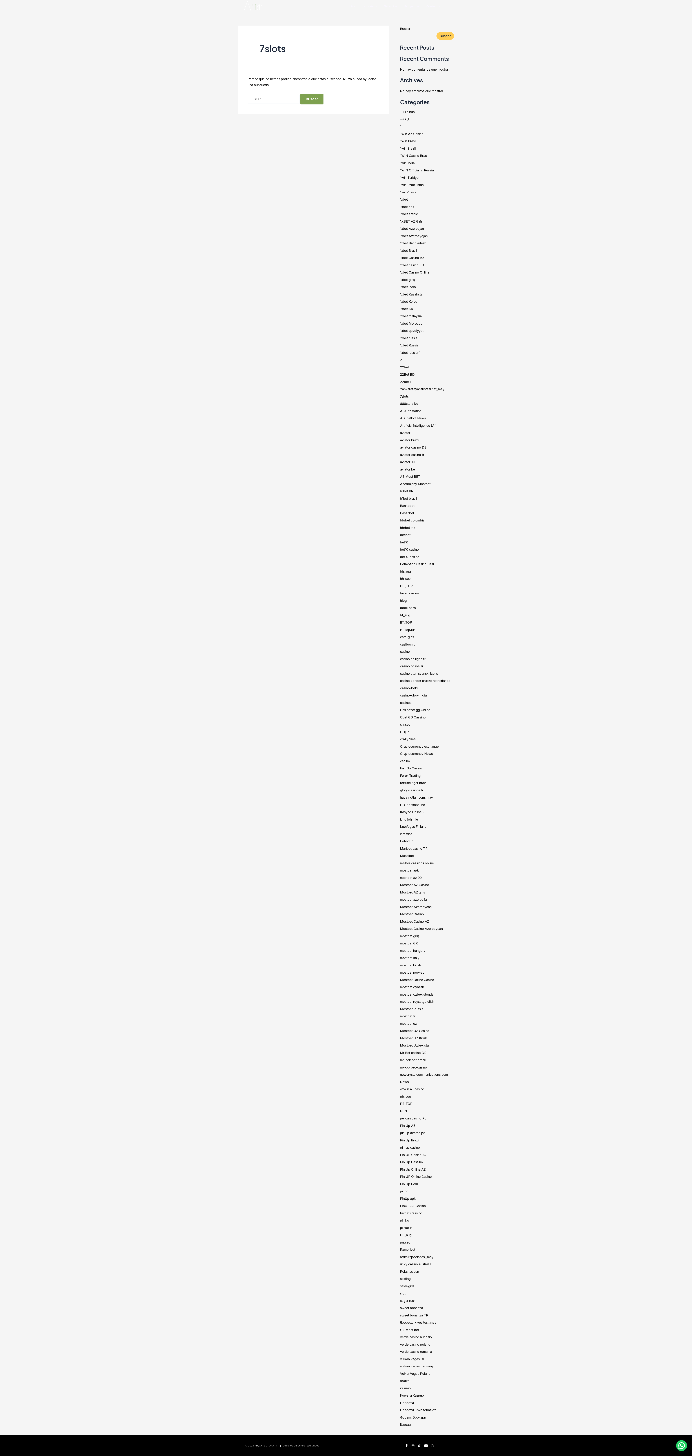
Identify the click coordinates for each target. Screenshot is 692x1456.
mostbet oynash (412, 987)
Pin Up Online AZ (413, 1169)
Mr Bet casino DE (413, 1053)
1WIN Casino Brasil (414, 156)
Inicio (352, 6)
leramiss (406, 834)
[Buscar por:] (274, 99)
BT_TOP (406, 622)
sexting (405, 1279)
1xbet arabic (409, 214)
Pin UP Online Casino (416, 1177)
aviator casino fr (412, 455)
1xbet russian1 (410, 353)
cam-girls (407, 637)
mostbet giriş (410, 936)
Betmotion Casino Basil (417, 564)
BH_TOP (406, 586)
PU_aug (406, 1235)
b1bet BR (406, 491)
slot (402, 1293)
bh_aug (405, 571)
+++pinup (407, 112)
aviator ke (407, 469)
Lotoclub (406, 841)
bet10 (404, 542)
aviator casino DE (413, 447)
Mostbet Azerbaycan (416, 907)
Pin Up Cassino (411, 1162)
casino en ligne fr (412, 659)
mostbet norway (412, 972)
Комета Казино (412, 1395)
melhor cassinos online (417, 863)
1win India (407, 163)
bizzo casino (409, 593)
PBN (403, 1111)
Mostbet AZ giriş (412, 892)
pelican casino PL (413, 1118)
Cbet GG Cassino (413, 717)
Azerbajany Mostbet (415, 484)
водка (404, 1381)
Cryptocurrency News (416, 754)
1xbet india (408, 287)
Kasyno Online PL (413, 812)
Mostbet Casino (412, 914)
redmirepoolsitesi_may (416, 1257)
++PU (404, 119)
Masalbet (407, 856)
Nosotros (370, 6)
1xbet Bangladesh (413, 243)
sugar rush (408, 1301)
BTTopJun (408, 630)
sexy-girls (407, 1286)
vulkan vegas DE (412, 1359)
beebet (405, 535)
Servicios (390, 6)
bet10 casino (409, 549)
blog (403, 600)
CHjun (404, 732)
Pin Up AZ (407, 1126)
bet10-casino (409, 557)
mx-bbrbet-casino (413, 1067)
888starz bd (409, 404)
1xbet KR (406, 309)
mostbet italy (409, 958)
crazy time (408, 739)
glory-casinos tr (411, 790)
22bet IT (406, 382)
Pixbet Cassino (411, 1213)
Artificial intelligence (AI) (418, 425)
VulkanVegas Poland (415, 1374)
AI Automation (411, 411)
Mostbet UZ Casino (414, 1031)
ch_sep (405, 724)
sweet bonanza (411, 1308)
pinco (404, 1191)
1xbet (404, 199)
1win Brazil (408, 148)
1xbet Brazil (408, 250)
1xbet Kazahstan (412, 294)
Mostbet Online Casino (417, 980)
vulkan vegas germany (417, 1366)
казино (405, 1388)
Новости (407, 1403)
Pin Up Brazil (409, 1140)
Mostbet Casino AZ (414, 921)
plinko (404, 1220)
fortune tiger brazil (413, 783)
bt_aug (405, 615)
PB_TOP (406, 1104)
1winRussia (408, 192)
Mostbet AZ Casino (414, 885)
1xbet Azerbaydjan (414, 236)
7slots (404, 396)
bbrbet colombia (412, 520)
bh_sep (405, 579)
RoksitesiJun (409, 1271)
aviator (405, 433)
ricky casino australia (415, 1264)
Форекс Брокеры (413, 1417)
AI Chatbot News (413, 418)
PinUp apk (408, 1198)
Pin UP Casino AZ (413, 1155)
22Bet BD (407, 374)
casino (405, 651)
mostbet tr (407, 1016)
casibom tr (408, 644)
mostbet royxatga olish (417, 1001)
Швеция (406, 1424)
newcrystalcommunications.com (424, 1074)
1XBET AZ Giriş (411, 221)
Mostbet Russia (411, 1009)
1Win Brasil (408, 141)
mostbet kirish (410, 965)
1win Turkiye (409, 178)
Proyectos (411, 6)
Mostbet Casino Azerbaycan (421, 929)
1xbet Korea (408, 301)
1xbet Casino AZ (412, 258)
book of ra (408, 608)
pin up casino (410, 1147)
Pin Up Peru (409, 1184)
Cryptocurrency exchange (419, 746)
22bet (404, 367)
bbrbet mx (407, 528)
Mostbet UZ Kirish (413, 1038)
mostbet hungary (412, 951)
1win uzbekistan (412, 185)
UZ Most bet (409, 1330)
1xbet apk (407, 207)
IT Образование (412, 805)
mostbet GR (409, 943)
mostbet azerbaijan (414, 899)
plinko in (406, 1228)
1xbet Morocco (411, 323)
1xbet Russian (410, 345)
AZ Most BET (410, 476)
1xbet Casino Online (414, 272)
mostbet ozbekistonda (417, 994)
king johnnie (409, 819)
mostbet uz (408, 1023)
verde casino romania (416, 1352)
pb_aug (405, 1096)
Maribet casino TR (413, 848)
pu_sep (405, 1242)
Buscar (405, 29)
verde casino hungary (416, 1337)
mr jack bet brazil (413, 1060)
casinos (405, 703)
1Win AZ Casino (411, 134)
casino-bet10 (409, 688)
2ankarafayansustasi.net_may (422, 389)
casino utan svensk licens (419, 673)
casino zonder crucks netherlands (425, 681)
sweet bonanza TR (414, 1315)
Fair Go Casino (411, 768)
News (404, 1082)
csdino (405, 761)
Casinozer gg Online (415, 710)
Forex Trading (410, 776)
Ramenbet (407, 1249)
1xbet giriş (407, 280)
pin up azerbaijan (412, 1133)
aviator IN (407, 462)
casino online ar (411, 666)
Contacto (433, 6)
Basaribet (407, 513)
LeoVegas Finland (413, 826)
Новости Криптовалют (418, 1410)
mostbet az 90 (411, 878)
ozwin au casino (412, 1089)
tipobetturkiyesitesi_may (418, 1322)
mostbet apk (409, 870)
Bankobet (407, 506)
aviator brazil (409, 440)
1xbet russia (408, 338)
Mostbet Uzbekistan (415, 1045)
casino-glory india (413, 695)
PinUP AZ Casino (413, 1206)
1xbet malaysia (411, 316)
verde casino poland (415, 1344)
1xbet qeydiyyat (411, 331)
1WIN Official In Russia (417, 170)
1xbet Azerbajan (412, 228)
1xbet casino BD (412, 265)
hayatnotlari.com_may (416, 797)
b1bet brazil (408, 498)
